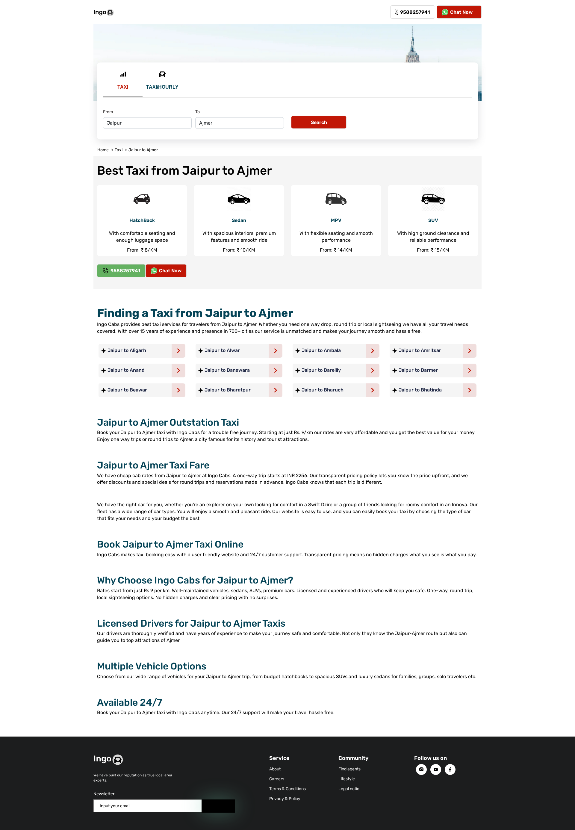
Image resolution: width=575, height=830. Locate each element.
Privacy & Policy (284, 798)
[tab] (123, 83)
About (275, 769)
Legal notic (348, 788)
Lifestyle (346, 778)
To (197, 111)
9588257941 (415, 12)
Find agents (349, 769)
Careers (276, 778)
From (108, 111)
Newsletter (103, 793)
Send (218, 806)
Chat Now (461, 12)
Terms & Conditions (287, 788)
